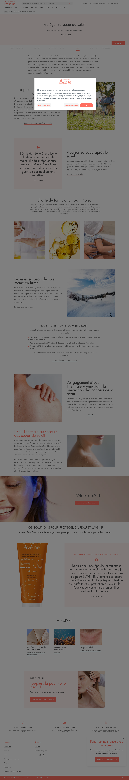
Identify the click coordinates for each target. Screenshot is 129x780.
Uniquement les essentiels (71, 105)
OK (86, 105)
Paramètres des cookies (44, 105)
